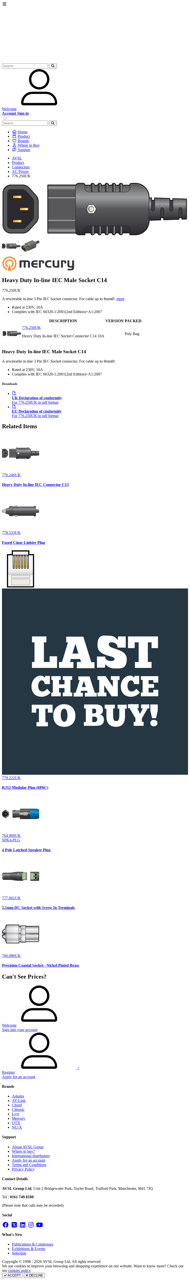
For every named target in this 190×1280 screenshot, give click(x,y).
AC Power (20, 171)
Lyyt (15, 1114)
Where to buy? (23, 1151)
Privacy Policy (23, 1169)
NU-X (17, 1127)
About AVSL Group (28, 1147)
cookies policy (19, 1270)
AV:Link (18, 1100)
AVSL (17, 158)
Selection (19, 1253)
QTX (16, 1123)
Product (18, 162)
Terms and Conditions (29, 1165)
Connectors (21, 167)
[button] (53, 66)
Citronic (18, 1109)
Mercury (18, 1118)
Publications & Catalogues (32, 1244)
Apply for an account (28, 1160)
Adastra (18, 1096)
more (120, 299)
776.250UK (31, 327)
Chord (17, 1105)
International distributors (31, 1156)
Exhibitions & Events (28, 1249)
